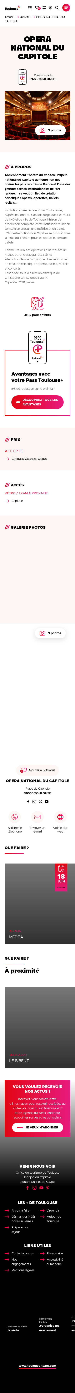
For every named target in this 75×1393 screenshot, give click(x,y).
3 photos (54, 130)
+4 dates (61, 888)
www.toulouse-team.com (37, 1365)
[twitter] (41, 802)
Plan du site (55, 1253)
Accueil (9, 17)
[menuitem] (30, 7)
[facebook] (28, 802)
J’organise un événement (49, 1328)
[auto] (50, 7)
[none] (30, 7)
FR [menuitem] (30, 7)
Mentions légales (23, 1270)
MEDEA (16, 937)
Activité (25, 17)
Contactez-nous (23, 1253)
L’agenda (53, 1210)
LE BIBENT (19, 1061)
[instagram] (34, 802)
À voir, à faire (20, 1210)
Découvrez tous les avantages (40, 402)
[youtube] (47, 802)
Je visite (13, 1330)
